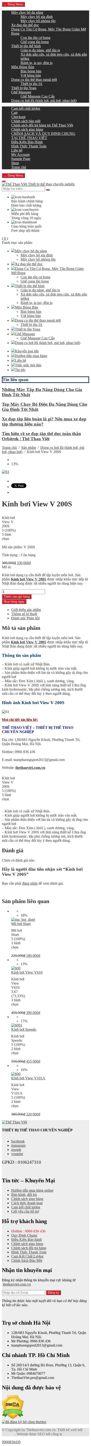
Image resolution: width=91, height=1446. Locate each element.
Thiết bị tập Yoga (23, 88)
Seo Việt (69, 1434)
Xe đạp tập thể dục (25, 25)
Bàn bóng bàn (31, 71)
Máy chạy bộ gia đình (37, 17)
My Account (20, 155)
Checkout (18, 117)
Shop (15, 163)
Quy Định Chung (24, 1235)
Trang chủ (18, 167)
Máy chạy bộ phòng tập (38, 21)
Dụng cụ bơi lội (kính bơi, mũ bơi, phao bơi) (44, 100)
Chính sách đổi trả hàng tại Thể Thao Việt (42, 125)
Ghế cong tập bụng (35, 42)
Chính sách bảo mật (25, 121)
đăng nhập (30, 883)
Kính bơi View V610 (26, 972)
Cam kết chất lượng (25, 108)
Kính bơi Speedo (23, 1029)
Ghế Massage (21, 92)
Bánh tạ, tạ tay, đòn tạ (36, 63)
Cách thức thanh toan (27, 1203)
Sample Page (20, 159)
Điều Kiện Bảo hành (26, 1239)
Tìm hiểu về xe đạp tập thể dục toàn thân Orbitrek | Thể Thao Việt (41, 436)
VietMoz (8, 1434)
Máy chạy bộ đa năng (27, 12)
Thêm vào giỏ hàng (17, 596)
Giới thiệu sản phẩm (26, 610)
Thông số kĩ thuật (24, 614)
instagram (18, 1145)
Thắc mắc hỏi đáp (28, 365)
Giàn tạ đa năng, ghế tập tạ (40, 50)
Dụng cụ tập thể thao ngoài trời (34, 80)
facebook (18, 1141)
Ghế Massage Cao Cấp (38, 96)
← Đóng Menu (13, 4)
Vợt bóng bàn (31, 75)
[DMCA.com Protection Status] (13, 1418)
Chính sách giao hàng (27, 129)
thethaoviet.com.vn (30, 768)
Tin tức (20, 370)
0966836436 (11, 1442)
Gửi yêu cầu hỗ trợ (25, 1211)
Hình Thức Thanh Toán (28, 146)
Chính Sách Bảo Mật (26, 1260)
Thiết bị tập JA (31, 84)
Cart (14, 113)
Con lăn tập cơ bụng (35, 38)
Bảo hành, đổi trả (24, 1195)
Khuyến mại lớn (27, 351)
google (16, 1150)
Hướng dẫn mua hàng (31, 356)
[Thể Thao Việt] (14, 1122)
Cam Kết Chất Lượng (27, 1256)
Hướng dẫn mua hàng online (32, 1190)
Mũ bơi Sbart (21, 924)
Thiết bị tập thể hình (26, 46)
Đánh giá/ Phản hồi (25, 618)
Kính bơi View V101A (28, 1078)
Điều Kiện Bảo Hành (27, 142)
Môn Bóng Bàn (22, 67)
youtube (17, 1154)
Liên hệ (16, 150)
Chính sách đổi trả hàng (28, 1248)
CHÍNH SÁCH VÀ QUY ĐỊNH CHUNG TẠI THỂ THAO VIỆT (43, 136)
